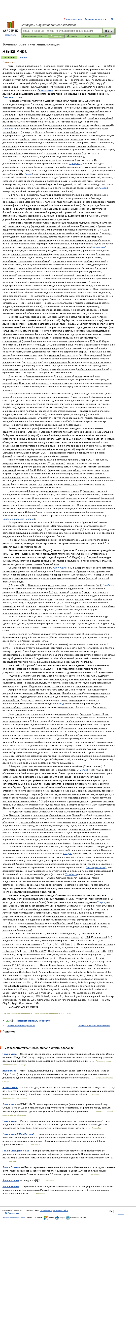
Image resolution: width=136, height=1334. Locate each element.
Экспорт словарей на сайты (14, 1218)
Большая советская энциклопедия (34, 36)
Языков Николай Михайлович (94, 1025)
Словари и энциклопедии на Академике (48, 25)
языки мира (9, 1070)
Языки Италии (10, 1180)
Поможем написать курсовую (33, 1020)
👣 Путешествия (12, 1213)
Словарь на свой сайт (96, 19)
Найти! (108, 31)
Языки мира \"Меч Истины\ (18, 1134)
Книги (87, 36)
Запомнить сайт (74, 19)
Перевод (22, 57)
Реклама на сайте (60, 1210)
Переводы (72, 36)
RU (111, 19)
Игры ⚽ (103, 36)
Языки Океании (11, 1167)
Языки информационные (21, 1025)
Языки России (10, 1186)
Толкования (56, 36)
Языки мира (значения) (16, 1150)
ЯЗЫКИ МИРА (10, 1087)
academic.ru (10, 35)
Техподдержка (46, 1210)
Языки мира (9, 1054)
